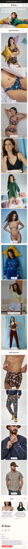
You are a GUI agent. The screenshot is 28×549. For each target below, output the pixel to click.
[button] (2, 530)
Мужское (3, 536)
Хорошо (7, 546)
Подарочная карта (5, 538)
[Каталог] (2, 5)
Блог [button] (25, 498)
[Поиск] (23, 5)
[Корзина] (26, 5)
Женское (3, 534)
